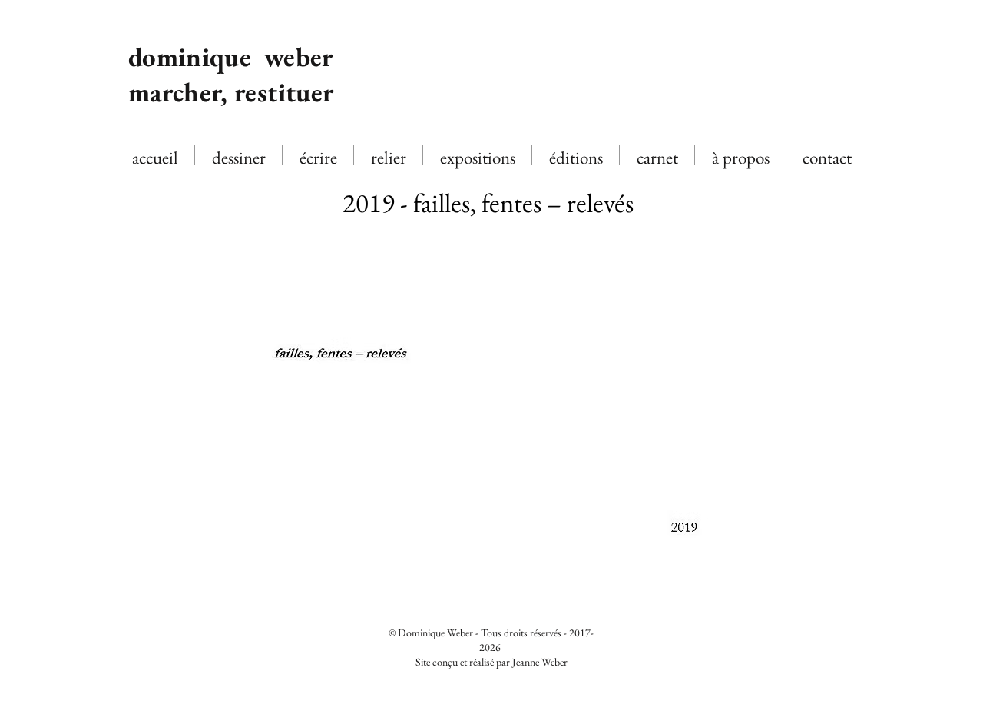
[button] (491, 442)
